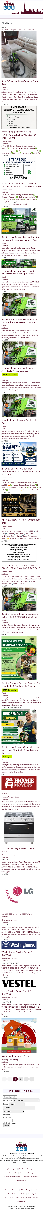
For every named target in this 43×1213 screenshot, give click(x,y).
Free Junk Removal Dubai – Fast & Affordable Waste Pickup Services (18, 272)
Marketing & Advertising (10, 1060)
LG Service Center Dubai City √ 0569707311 (17, 915)
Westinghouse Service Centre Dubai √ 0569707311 (20, 953)
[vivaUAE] (17, 5)
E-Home (5, 793)
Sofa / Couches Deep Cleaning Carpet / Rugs (21, 82)
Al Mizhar (5, 90)
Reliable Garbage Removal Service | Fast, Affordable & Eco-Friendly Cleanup (21, 684)
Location (20, 30)
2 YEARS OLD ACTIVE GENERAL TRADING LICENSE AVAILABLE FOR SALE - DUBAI (19, 134)
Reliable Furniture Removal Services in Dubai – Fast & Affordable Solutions (20, 615)
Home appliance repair (9, 855)
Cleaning (4, 87)
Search (6, 1126)
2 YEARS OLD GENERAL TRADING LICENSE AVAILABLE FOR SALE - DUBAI (21, 185)
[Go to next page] (26, 1079)
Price (25, 30)
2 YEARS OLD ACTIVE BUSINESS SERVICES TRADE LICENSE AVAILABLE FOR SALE (21, 471)
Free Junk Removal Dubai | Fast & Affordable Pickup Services (17, 369)
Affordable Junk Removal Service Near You (20, 421)
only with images (10, 1123)
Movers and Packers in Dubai (16, 1056)
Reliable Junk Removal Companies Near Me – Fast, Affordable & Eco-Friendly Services (21, 749)
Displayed (30, 30)
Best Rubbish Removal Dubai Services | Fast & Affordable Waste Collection (20, 321)
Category (13, 30)
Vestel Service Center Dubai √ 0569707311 (16, 992)
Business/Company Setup (10, 797)
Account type (7, 1100)
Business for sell (7, 141)
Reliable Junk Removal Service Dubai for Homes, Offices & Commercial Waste (21, 238)
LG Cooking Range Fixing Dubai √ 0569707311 (18, 850)
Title (3, 30)
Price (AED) (7, 1114)
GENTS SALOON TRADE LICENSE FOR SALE (21, 521)
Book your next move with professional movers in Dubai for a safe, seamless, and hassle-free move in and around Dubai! (21, 1067)
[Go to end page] (31, 1079)
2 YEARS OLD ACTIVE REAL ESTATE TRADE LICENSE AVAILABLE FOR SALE (21, 567)
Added (7, 30)
